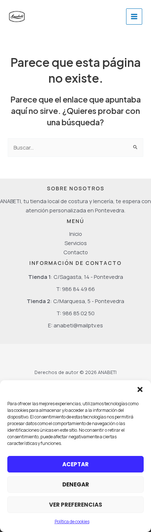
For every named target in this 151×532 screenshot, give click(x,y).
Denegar (75, 484)
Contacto (75, 252)
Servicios (76, 243)
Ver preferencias (75, 504)
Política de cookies (72, 521)
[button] (140, 389)
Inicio (75, 233)
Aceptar (75, 464)
